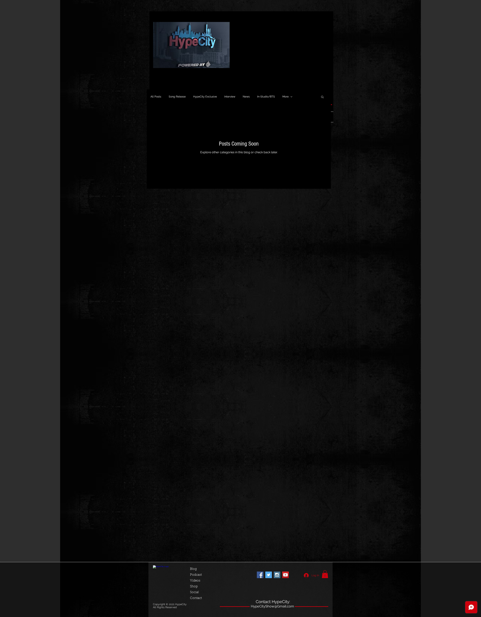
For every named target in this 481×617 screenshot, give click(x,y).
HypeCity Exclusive (205, 96)
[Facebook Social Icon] (260, 575)
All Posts (156, 96)
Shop (194, 586)
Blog (193, 569)
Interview (229, 96)
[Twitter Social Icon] (268, 575)
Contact (196, 598)
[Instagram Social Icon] (277, 575)
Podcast (196, 574)
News (246, 96)
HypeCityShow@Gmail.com (272, 606)
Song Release (177, 96)
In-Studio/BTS (266, 96)
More (285, 96)
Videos (195, 580)
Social (194, 592)
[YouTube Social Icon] (285, 575)
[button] (322, 97)
